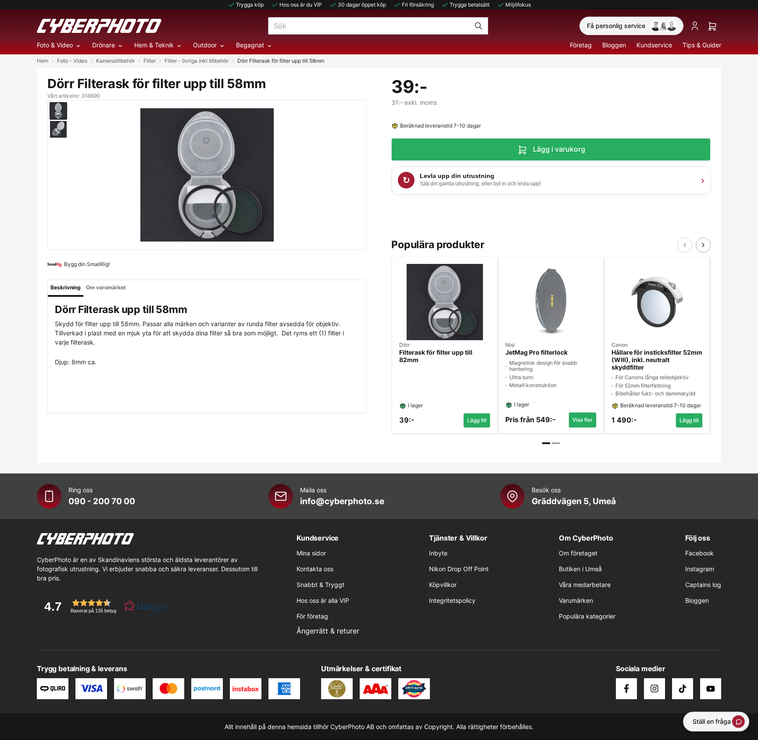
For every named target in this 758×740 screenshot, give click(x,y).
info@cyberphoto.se (342, 501)
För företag (312, 616)
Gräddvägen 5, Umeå (574, 501)
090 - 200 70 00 (101, 501)
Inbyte (438, 553)
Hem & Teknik (154, 45)
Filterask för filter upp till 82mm (435, 356)
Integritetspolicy (452, 600)
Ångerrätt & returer (328, 630)
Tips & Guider (702, 45)
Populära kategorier (587, 616)
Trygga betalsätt (470, 4)
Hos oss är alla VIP (323, 600)
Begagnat (250, 45)
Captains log (703, 584)
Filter (149, 60)
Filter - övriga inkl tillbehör (196, 60)
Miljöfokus (518, 4)
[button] (102, 606)
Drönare (103, 45)
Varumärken (576, 600)
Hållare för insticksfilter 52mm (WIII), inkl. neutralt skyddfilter (656, 360)
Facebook (699, 553)
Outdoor (205, 45)
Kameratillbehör (115, 60)
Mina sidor (311, 553)
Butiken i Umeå (580, 569)
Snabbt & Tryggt (320, 584)
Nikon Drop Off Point (459, 569)
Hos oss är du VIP (300, 4)
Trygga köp (250, 4)
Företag (581, 45)
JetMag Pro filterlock (536, 352)
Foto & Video (55, 45)
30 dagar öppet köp (362, 4)
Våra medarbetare (585, 584)
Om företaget (578, 553)
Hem (42, 60)
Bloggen (614, 45)
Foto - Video (72, 60)
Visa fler (582, 419)
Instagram (699, 569)
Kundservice (654, 45)
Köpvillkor (443, 584)
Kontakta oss (315, 569)
